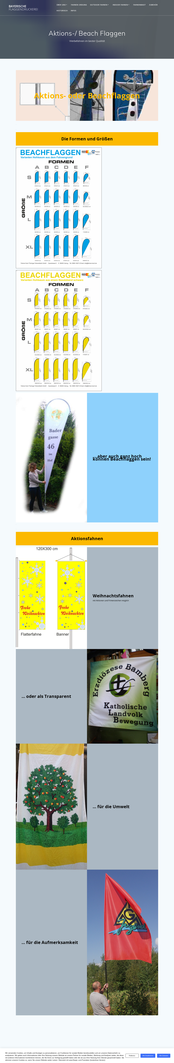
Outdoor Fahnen (98, 5)
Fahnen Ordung (79, 5)
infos (73, 10)
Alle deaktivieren (147, 1056)
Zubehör (153, 5)
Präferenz (132, 1056)
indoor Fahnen (120, 5)
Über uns (61, 5)
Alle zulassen (163, 1056)
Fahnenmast (139, 5)
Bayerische (23, 8)
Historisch (62, 10)
